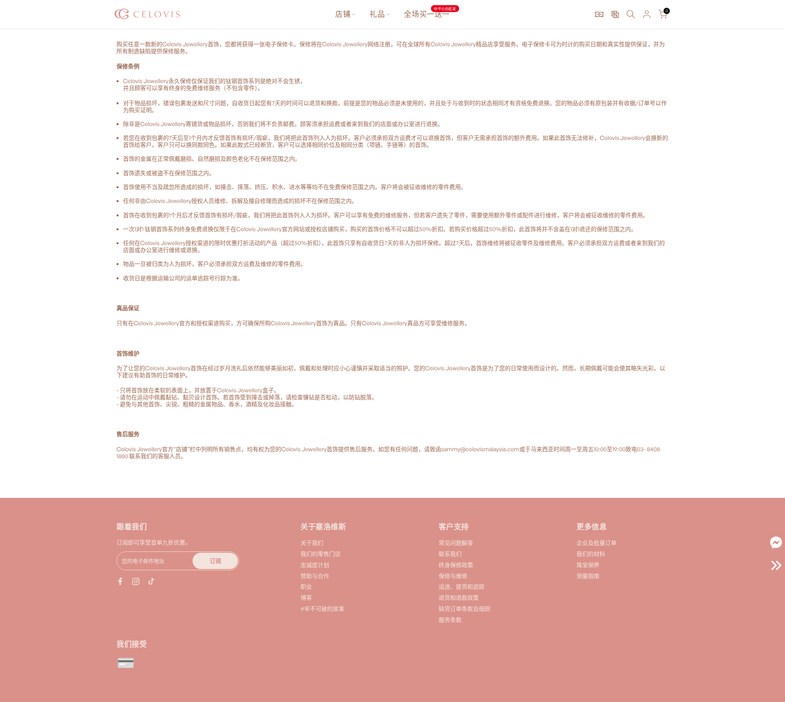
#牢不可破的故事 (322, 608)
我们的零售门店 (321, 553)
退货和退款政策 (459, 597)
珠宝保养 (587, 564)
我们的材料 (590, 553)
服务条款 (450, 619)
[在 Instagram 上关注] (135, 581)
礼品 (377, 14)
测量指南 (587, 575)
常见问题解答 (456, 542)
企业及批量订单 (596, 542)
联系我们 (450, 553)
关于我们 (312, 542)
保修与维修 (453, 575)
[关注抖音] (151, 581)
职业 (306, 586)
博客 (306, 597)
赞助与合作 (315, 575)
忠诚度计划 (315, 564)
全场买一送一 (430, 14)
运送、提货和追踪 (461, 586)
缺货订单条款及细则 (464, 608)
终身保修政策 (456, 564)
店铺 (342, 14)
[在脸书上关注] (120, 581)
